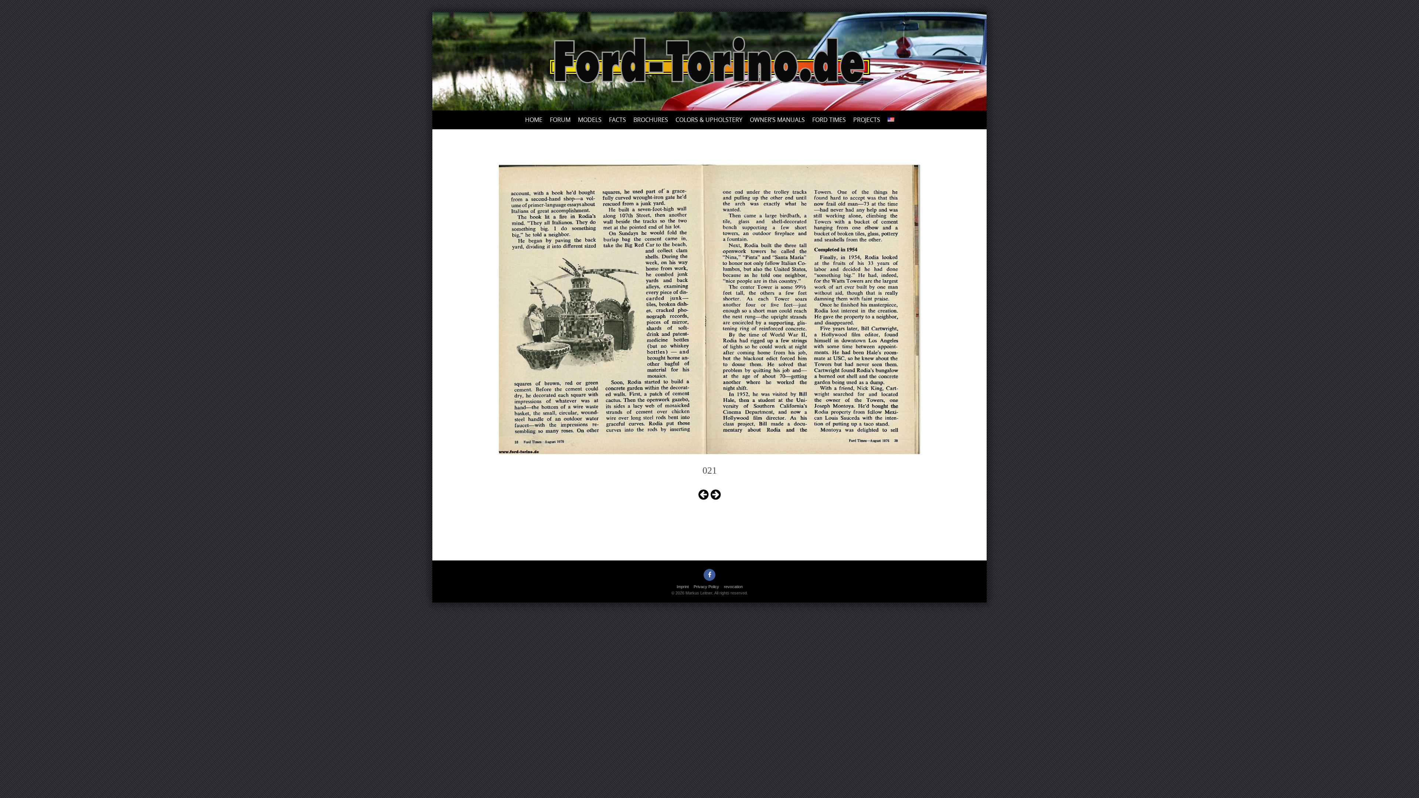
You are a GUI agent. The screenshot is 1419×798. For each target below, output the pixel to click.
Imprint (683, 586)
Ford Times (829, 120)
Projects (866, 120)
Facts (617, 120)
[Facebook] (709, 575)
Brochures (650, 120)
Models (590, 120)
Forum (560, 120)
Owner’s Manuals (777, 120)
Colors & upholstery (709, 120)
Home (533, 120)
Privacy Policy (706, 586)
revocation (733, 586)
